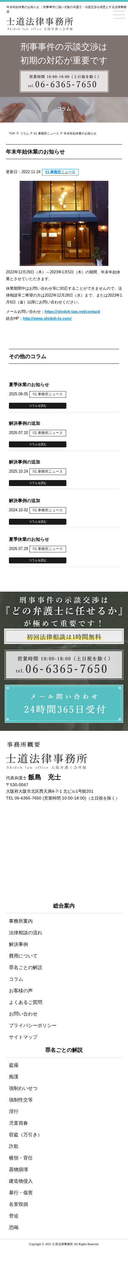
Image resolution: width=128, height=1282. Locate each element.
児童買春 (18, 1123)
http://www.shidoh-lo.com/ (47, 318)
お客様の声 (21, 990)
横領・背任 (21, 1157)
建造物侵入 (21, 1181)
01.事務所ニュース (60, 172)
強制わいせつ (23, 1088)
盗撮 (13, 1065)
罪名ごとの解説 (25, 967)
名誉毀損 (18, 1204)
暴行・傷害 (21, 1192)
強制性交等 (21, 1099)
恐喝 (13, 1227)
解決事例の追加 (24, 423)
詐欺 (13, 1146)
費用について (23, 955)
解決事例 (18, 944)
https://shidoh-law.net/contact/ (72, 311)
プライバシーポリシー (33, 1025)
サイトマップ (23, 1037)
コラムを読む (38, 405)
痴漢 (13, 1076)
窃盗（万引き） (25, 1134)
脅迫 (13, 1215)
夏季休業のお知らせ (29, 384)
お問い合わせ (23, 1013)
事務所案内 (21, 921)
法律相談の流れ (25, 932)
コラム (16, 979)
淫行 (13, 1111)
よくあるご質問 (25, 1002)
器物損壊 (18, 1169)
